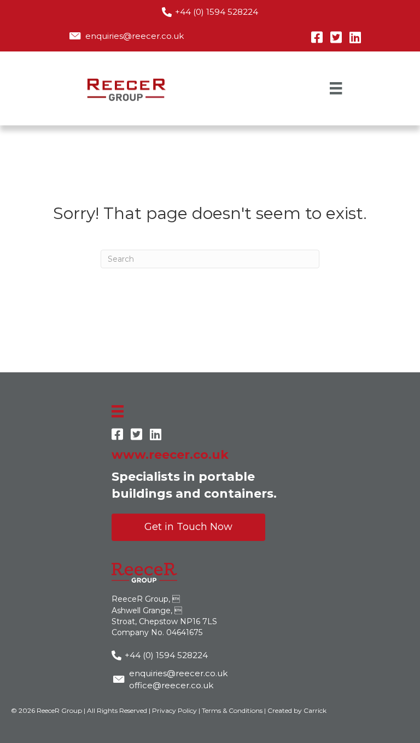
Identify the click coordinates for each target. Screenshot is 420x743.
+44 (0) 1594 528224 (216, 12)
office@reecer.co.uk (171, 685)
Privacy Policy (174, 710)
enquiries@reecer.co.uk (134, 36)
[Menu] (335, 88)
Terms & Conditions (232, 710)
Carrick (315, 710)
